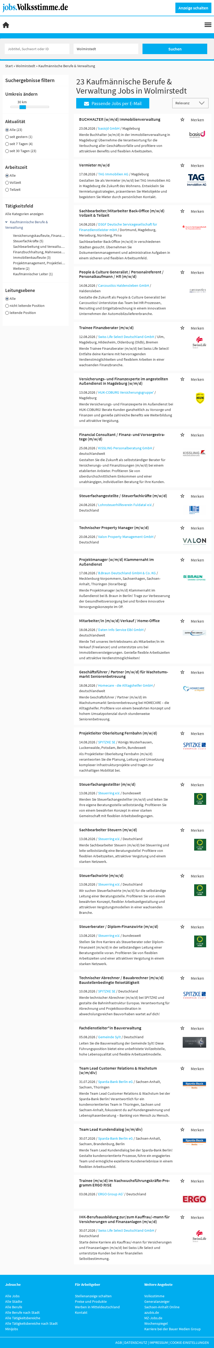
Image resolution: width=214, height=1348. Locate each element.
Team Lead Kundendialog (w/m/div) (110, 1129)
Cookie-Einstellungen (189, 1342)
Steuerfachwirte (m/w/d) (101, 875)
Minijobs (11, 1329)
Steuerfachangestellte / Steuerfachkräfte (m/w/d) (123, 495)
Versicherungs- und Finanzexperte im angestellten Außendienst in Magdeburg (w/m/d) (123, 381)
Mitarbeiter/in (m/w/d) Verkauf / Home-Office (119, 620)
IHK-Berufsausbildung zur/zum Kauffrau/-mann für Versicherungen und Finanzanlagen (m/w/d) (124, 1219)
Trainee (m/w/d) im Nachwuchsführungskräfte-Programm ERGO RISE (124, 1183)
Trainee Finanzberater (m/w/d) (106, 327)
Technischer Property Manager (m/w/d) (114, 527)
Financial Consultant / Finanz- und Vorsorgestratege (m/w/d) (122, 437)
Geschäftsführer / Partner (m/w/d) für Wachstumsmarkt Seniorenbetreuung (123, 674)
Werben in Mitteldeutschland (97, 1307)
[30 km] (22, 107)
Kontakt (81, 1312)
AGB (118, 1342)
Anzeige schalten (193, 7)
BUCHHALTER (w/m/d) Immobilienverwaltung (119, 119)
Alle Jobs (12, 1296)
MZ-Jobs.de (153, 1318)
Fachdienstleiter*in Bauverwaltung (110, 1027)
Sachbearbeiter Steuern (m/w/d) (108, 829)
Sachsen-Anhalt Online (162, 1307)
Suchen (175, 48)
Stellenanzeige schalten (93, 1296)
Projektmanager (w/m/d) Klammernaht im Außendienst (116, 562)
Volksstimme (154, 1296)
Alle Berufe (13, 1307)
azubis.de (151, 1312)
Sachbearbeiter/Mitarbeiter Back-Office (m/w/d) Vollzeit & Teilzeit (121, 213)
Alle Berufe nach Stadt (22, 1312)
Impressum (159, 1342)
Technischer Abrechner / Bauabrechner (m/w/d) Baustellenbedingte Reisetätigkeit (121, 980)
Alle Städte (13, 1301)
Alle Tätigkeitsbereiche (22, 1318)
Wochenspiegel (156, 1323)
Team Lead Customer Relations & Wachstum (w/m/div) (118, 1070)
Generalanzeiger (157, 1301)
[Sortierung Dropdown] (203, 103)
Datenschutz (135, 1342)
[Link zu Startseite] (37, 7)
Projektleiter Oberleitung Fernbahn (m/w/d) (118, 733)
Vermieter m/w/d (94, 165)
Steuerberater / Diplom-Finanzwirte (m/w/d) (118, 926)
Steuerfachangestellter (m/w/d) (107, 784)
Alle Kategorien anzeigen (24, 213)
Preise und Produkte (91, 1301)
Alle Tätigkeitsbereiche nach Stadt (31, 1323)
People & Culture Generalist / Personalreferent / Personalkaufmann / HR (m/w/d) (121, 274)
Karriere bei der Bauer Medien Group (172, 1329)
